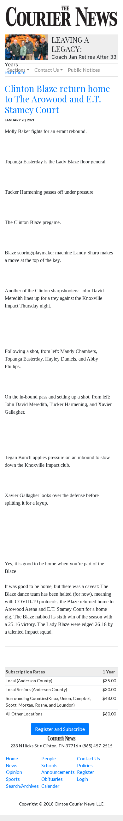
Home (12, 758)
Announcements (58, 772)
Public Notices (84, 70)
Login (82, 779)
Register (85, 772)
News (11, 765)
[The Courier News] (61, 15)
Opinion (14, 772)
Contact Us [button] (46, 70)
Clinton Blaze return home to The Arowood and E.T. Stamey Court (57, 98)
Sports (13, 779)
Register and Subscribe (60, 729)
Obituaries (52, 779)
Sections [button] (16, 70)
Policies (85, 765)
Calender (50, 786)
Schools (49, 765)
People (48, 758)
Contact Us (88, 758)
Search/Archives (22, 786)
